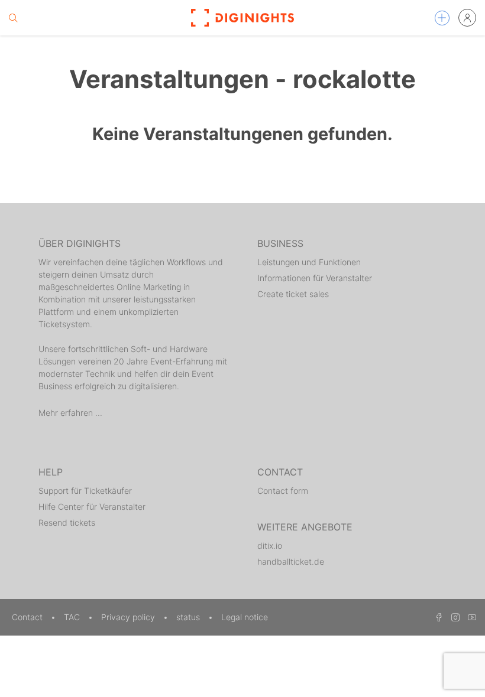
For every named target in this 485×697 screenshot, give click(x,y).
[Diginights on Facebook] (437, 617)
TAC (73, 617)
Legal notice (244, 617)
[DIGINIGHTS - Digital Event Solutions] (242, 17)
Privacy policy (129, 617)
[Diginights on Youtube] (469, 617)
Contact (28, 617)
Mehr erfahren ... (70, 413)
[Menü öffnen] (442, 18)
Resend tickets (66, 522)
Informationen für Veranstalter (314, 278)
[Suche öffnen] (13, 17)
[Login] (467, 18)
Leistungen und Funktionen (309, 262)
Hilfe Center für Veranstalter (92, 506)
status (189, 617)
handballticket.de (290, 561)
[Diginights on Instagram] (453, 617)
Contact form (282, 491)
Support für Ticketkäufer (85, 491)
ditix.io (269, 545)
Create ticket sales (293, 294)
